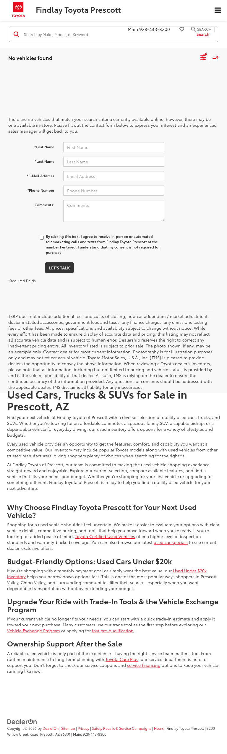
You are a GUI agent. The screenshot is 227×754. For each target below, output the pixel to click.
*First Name (44, 146)
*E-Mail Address (40, 175)
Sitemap (68, 728)
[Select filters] (203, 58)
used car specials (171, 542)
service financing (143, 665)
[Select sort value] (214, 58)
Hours (159, 728)
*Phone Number (40, 190)
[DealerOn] (22, 721)
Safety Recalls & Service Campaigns (121, 728)
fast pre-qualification (113, 630)
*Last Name (44, 161)
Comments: (44, 204)
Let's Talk (59, 268)
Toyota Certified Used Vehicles (105, 536)
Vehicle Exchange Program (33, 630)
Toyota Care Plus (122, 659)
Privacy (83, 728)
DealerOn (51, 728)
